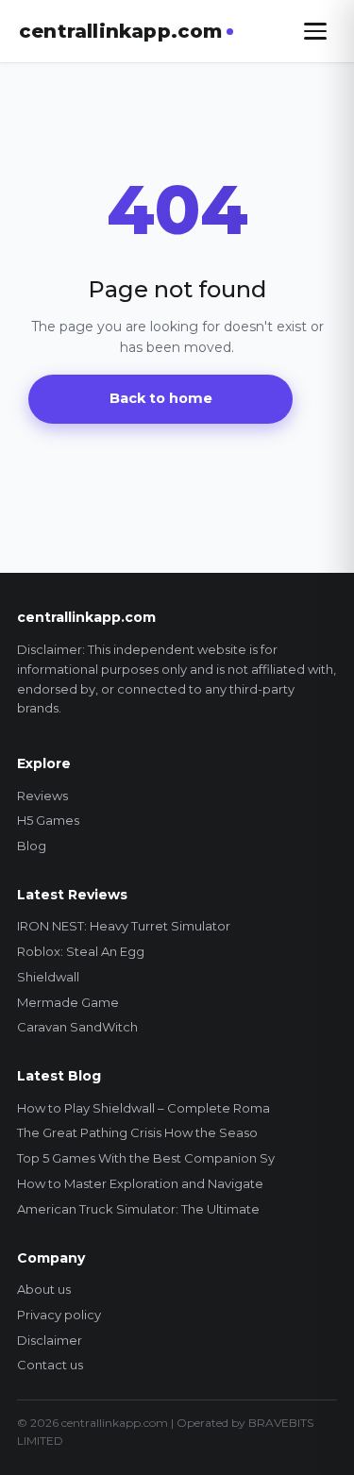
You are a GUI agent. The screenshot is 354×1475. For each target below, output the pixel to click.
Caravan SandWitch (77, 1026)
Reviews (42, 795)
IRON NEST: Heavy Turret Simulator (123, 925)
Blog (31, 845)
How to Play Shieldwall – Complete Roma (143, 1107)
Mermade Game (68, 1002)
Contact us (50, 1364)
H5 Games (48, 820)
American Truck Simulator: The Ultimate (138, 1208)
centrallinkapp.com (121, 31)
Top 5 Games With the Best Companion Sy (146, 1157)
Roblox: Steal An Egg (80, 951)
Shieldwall (48, 976)
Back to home (161, 398)
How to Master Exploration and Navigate (140, 1183)
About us (44, 1289)
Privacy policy (59, 1314)
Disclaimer (49, 1340)
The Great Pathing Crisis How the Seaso (137, 1132)
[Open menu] (315, 31)
